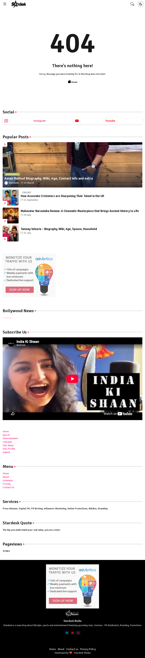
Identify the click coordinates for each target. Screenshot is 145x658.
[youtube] (72, 633)
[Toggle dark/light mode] (140, 4)
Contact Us (8, 487)
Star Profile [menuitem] (9, 448)
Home (74, 82)
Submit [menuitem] (6, 452)
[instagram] (78, 633)
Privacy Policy (88, 649)
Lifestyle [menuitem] (7, 441)
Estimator (8, 480)
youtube (110, 121)
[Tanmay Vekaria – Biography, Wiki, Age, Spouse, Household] (11, 233)
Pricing (6, 483)
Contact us (72, 649)
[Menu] (5, 4)
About (6, 476)
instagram (40, 121)
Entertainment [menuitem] (10, 438)
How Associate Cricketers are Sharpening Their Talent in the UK (62, 196)
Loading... (8, 317)
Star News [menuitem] (8, 445)
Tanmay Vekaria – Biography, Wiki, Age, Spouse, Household (59, 229)
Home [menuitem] (6, 431)
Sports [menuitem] (6, 434)
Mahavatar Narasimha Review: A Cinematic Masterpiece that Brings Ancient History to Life (80, 211)
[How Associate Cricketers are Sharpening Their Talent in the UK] (11, 197)
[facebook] (67, 633)
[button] (132, 4)
